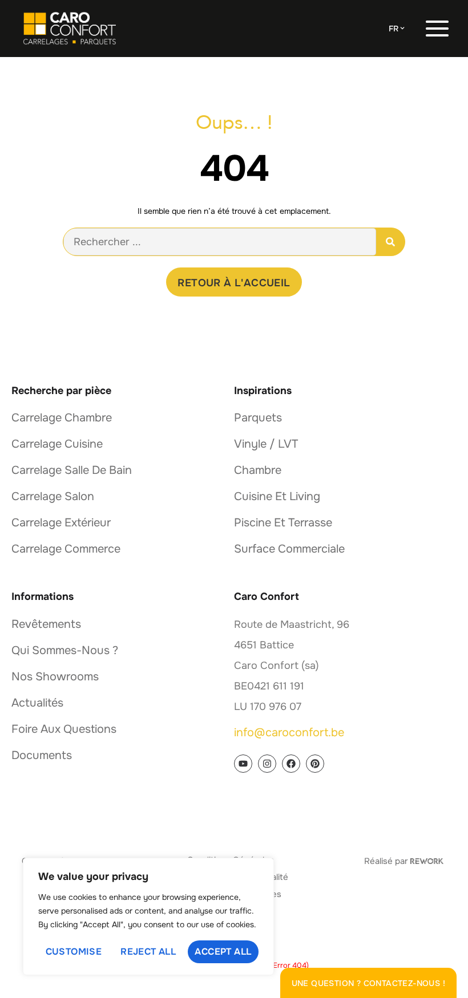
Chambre (257, 470)
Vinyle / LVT (266, 444)
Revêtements (46, 624)
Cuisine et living (277, 496)
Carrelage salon (52, 496)
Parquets (258, 418)
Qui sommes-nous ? (64, 650)
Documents (41, 755)
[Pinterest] (315, 763)
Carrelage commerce (65, 549)
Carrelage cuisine (57, 444)
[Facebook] (291, 763)
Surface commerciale (289, 549)
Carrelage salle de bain (71, 470)
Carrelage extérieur (61, 523)
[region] (148, 916)
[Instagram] (267, 763)
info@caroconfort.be (289, 732)
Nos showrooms (55, 677)
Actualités (37, 703)
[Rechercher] (390, 241)
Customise (74, 952)
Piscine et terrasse (283, 523)
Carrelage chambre (61, 418)
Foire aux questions (63, 729)
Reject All (148, 952)
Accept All (223, 952)
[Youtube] (243, 763)
